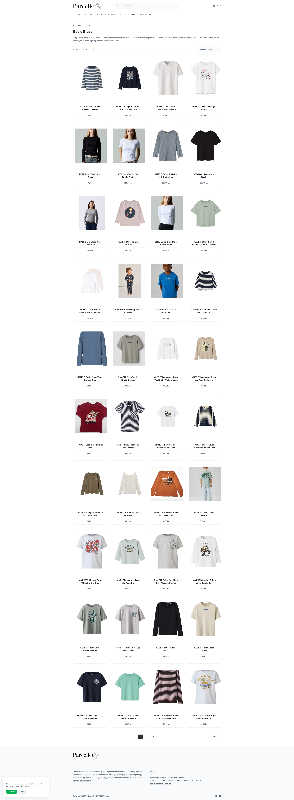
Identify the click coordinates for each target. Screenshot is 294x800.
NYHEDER (77, 14)
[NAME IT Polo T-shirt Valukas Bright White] (168, 78)
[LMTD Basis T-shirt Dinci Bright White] (130, 145)
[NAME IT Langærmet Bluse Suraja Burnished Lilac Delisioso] (168, 686)
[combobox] (144, 6)
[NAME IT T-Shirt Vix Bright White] (206, 78)
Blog (149, 14)
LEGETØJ (123, 14)
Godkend (12, 792)
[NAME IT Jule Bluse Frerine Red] (92, 416)
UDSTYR (113, 14)
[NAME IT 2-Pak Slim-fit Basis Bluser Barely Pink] (92, 281)
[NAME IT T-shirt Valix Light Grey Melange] (130, 619)
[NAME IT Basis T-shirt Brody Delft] (168, 281)
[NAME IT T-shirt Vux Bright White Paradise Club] (206, 686)
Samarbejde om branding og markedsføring (167, 777)
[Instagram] (220, 796)
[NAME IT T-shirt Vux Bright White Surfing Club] (92, 551)
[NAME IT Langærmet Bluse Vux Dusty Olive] (92, 484)
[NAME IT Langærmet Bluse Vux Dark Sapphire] (130, 78)
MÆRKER (93, 14)
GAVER (141, 14)
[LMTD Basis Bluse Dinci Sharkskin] (92, 213)
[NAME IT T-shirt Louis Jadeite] (206, 484)
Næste (214, 737)
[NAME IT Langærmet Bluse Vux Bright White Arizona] (168, 348)
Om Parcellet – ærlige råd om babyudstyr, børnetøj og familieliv (175, 781)
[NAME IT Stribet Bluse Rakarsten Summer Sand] (206, 416)
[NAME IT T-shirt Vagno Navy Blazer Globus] (92, 686)
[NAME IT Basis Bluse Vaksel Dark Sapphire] (206, 281)
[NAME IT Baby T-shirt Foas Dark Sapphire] (130, 416)
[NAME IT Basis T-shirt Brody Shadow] (130, 348)
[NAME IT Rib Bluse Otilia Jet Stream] (130, 484)
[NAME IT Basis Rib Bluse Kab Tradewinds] (168, 145)
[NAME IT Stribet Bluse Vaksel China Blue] (92, 78)
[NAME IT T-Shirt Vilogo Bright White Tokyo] (168, 416)
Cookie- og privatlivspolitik (160, 784)
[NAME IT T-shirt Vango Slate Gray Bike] (92, 619)
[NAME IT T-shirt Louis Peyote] (206, 619)
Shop (152, 774)
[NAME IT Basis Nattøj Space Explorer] (130, 281)
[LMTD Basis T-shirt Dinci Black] (206, 145)
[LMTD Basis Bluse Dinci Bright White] (168, 213)
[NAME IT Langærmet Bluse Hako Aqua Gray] (130, 551)
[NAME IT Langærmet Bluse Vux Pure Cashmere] (206, 348)
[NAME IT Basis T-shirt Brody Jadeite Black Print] (206, 213)
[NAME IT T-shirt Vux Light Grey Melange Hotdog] (168, 551)
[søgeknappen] (176, 6)
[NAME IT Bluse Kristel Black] (168, 619)
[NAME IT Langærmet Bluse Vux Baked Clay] (168, 484)
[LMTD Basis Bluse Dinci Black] (92, 145)
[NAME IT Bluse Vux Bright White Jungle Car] (206, 551)
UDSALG (85, 14)
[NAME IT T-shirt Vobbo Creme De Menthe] (130, 686)
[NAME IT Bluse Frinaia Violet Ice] (130, 213)
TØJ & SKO (103, 14)
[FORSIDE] (74, 25)
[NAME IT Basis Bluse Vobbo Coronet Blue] (92, 348)
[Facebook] (216, 796)
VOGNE (132, 14)
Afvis (22, 792)
